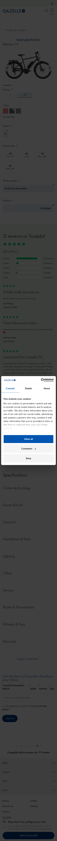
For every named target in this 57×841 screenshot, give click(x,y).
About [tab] (47, 388)
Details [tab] (28, 388)
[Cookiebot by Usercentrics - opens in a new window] (41, 380)
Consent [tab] (10, 388)
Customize (26, 448)
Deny (28, 458)
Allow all (28, 439)
